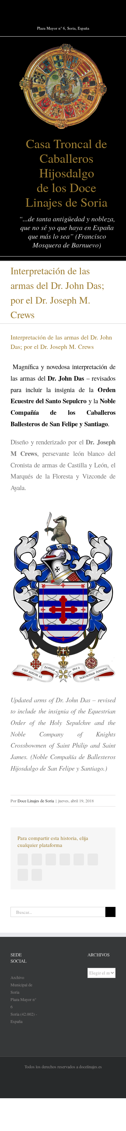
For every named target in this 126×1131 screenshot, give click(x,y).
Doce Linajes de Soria (36, 800)
